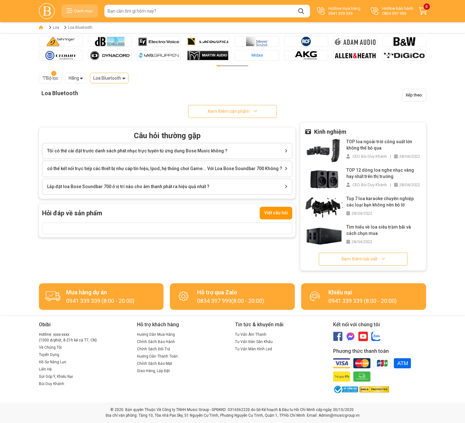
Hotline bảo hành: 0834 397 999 (398, 11)
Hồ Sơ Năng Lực (52, 362)
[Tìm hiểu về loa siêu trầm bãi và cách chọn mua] (324, 235)
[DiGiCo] (404, 55)
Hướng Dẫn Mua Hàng (156, 334)
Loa (56, 27)
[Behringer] (61, 41)
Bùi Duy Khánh (51, 384)
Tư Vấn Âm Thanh (250, 334)
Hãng (74, 78)
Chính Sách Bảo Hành (156, 342)
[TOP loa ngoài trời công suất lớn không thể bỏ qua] (324, 150)
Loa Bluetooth (80, 27)
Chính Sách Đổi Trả (153, 349)
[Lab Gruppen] (159, 55)
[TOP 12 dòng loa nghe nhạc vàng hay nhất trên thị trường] (324, 178)
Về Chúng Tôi (50, 347)
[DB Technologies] (110, 41)
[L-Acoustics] (208, 41)
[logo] (47, 11)
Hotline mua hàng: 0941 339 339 (344, 11)
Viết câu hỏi (276, 212)
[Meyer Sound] (257, 41)
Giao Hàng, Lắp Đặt (153, 371)
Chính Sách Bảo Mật (154, 363)
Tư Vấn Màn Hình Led (253, 349)
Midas (257, 55)
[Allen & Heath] (355, 55)
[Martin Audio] (208, 55)
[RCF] (306, 41)
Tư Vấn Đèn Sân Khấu (254, 342)
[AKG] (306, 55)
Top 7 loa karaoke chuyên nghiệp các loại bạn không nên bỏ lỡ (380, 201)
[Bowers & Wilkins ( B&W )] (404, 41)
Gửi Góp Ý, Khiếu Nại (56, 376)
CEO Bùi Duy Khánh (369, 156)
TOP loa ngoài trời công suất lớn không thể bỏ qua (379, 144)
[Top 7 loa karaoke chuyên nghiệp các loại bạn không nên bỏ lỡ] (324, 207)
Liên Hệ (45, 369)
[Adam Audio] (355, 41)
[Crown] (61, 55)
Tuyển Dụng (49, 354)
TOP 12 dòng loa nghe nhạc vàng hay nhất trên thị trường (380, 173)
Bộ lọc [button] (52, 78)
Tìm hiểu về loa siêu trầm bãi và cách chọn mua (378, 230)
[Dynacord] (110, 55)
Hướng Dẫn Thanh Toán (157, 356)
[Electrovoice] (159, 41)
